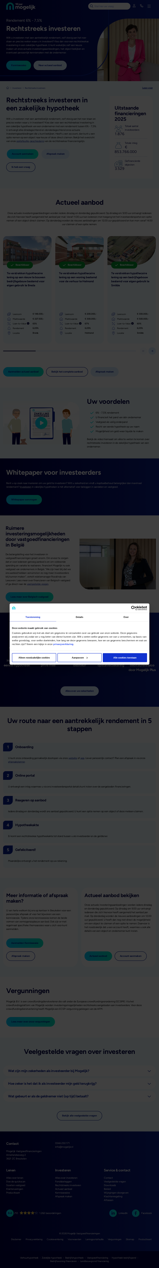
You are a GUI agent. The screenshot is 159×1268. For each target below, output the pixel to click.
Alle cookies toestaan (124, 657)
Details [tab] (79, 617)
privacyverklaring (63, 644)
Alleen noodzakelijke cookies (34, 657)
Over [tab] (126, 617)
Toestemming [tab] (32, 617)
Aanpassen (78, 657)
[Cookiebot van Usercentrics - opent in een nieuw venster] (133, 608)
